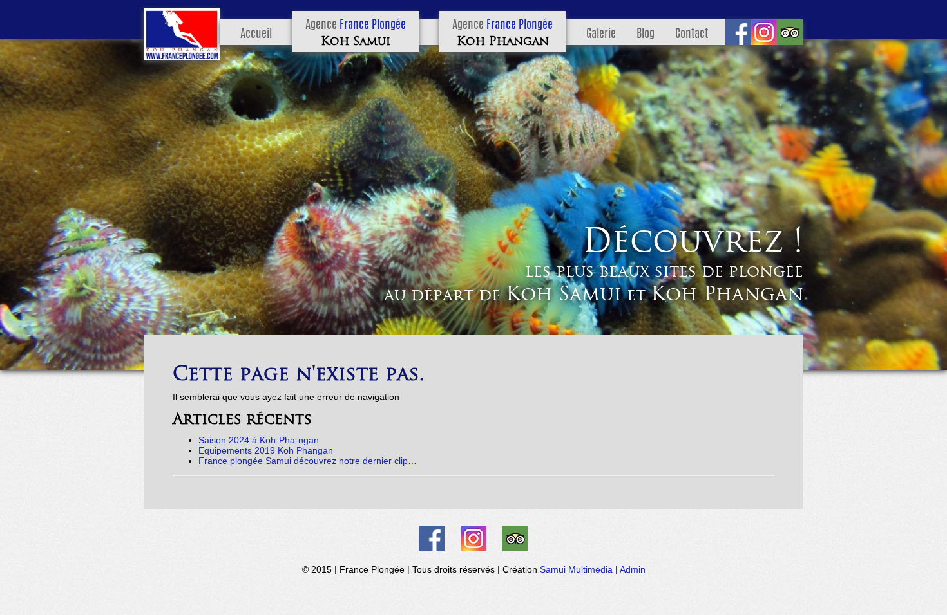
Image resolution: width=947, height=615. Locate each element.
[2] (23, 358)
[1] (10, 358)
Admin (633, 569)
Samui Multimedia (576, 569)
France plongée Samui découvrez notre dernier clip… (307, 460)
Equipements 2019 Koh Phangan (265, 450)
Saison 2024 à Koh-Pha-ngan (258, 440)
